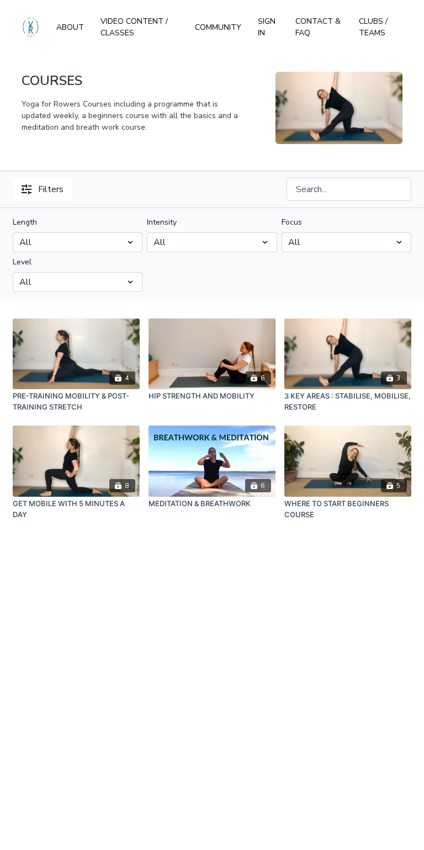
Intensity (162, 222)
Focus (292, 222)
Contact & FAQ (318, 27)
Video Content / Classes (134, 27)
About (70, 27)
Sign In (266, 27)
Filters (50, 189)
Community (218, 27)
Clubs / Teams (373, 27)
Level (22, 262)
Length (25, 222)
